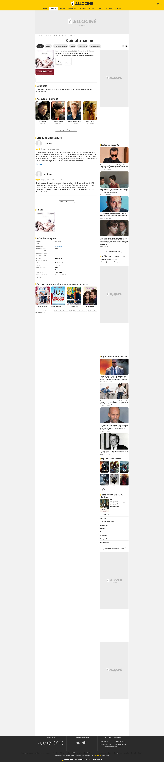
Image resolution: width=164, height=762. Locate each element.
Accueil (38, 35)
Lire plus (38, 164)
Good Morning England (59, 306)
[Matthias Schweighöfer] (74, 110)
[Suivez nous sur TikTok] (56, 743)
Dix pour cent (104, 525)
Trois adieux (103, 535)
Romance (92, 51)
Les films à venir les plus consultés (114, 548)
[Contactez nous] (61, 743)
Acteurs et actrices (47, 98)
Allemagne (58, 241)
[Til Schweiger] (42, 110)
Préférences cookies (77, 753)
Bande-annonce (114, 506)
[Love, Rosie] (90, 296)
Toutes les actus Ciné (114, 251)
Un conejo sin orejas (110, 262)
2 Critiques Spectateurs (66, 202)
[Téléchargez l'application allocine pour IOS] (79, 742)
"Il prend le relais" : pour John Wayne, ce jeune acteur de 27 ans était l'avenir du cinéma (114, 451)
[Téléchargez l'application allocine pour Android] (85, 742)
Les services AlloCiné (123, 753)
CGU (53, 753)
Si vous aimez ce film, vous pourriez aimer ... (62, 284)
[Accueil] (82, 3)
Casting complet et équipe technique (66, 130)
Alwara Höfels (90, 121)
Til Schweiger (62, 53)
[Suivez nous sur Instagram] (51, 743)
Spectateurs (59, 59)
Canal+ (118, 9)
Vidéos (91, 9)
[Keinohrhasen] (44, 62)
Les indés (108, 9)
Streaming (72, 9)
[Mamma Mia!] (42, 296)
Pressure (102, 528)
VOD (99, 9)
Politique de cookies (65, 753)
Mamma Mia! (42, 306)
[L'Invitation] (104, 505)
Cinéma (53, 9)
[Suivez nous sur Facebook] (40, 743)
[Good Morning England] (58, 296)
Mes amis (68, 59)
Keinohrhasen (109, 259)
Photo (39, 209)
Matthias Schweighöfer (85, 55)
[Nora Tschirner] (58, 110)
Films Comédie (57, 35)
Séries (62, 9)
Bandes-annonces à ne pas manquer (114, 490)
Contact (23, 753)
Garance (102, 532)
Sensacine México (111, 746)
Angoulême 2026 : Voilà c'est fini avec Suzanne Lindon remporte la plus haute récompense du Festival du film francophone (114, 191)
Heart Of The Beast (105, 515)
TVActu (83, 9)
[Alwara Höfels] (90, 110)
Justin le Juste (104, 542)
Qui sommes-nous (31, 753)
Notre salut (103, 518)
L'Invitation (113, 500)
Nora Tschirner (73, 55)
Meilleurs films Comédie (80, 311)
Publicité (48, 753)
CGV (57, 753)
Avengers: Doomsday (106, 539)
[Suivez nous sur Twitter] (45, 743)
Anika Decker (74, 53)
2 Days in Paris (74, 306)
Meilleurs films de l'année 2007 (63, 311)
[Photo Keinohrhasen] (45, 222)
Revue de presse (102, 753)
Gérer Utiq (133, 753)
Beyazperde (104, 744)
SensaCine (118, 741)
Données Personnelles (90, 753)
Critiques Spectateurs (49, 137)
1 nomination (58, 246)
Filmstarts (103, 741)
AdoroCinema (119, 744)
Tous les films (49, 35)
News (45, 9)
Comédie (85, 51)
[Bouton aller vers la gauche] (123, 46)
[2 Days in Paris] (74, 296)
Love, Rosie (90, 306)
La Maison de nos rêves (107, 521)
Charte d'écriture (112, 753)
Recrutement (40, 753)
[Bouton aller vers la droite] (126, 46)
